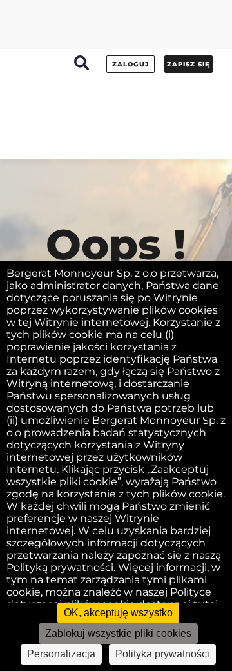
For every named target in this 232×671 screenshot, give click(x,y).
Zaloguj (131, 64)
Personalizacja (61, 653)
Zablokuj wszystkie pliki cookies (118, 633)
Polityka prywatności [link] (162, 653)
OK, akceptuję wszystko (118, 612)
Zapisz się (188, 64)
